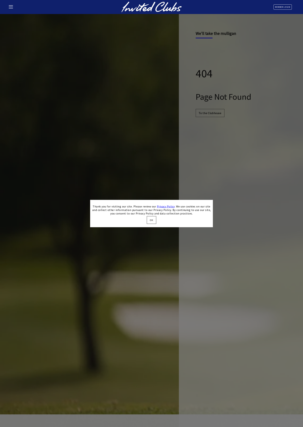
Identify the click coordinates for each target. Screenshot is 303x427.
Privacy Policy (166, 206)
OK (151, 220)
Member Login (282, 7)
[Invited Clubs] (151, 7)
